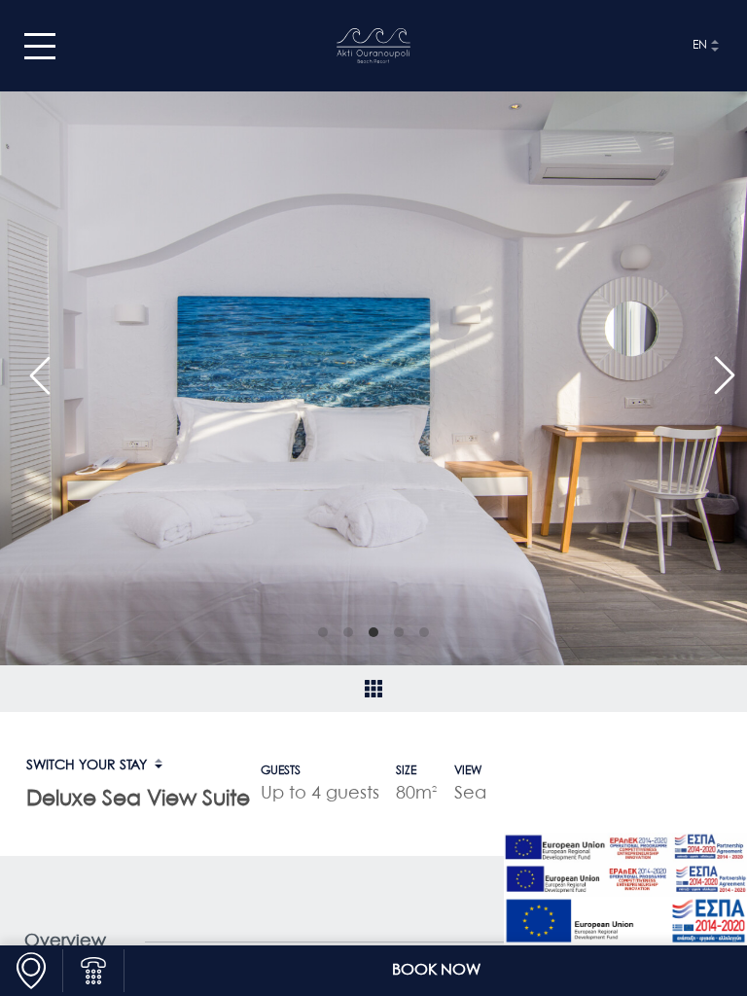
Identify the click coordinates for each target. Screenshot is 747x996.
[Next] (715, 366)
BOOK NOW (436, 970)
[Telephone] (93, 970)
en (700, 46)
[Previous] (31, 366)
